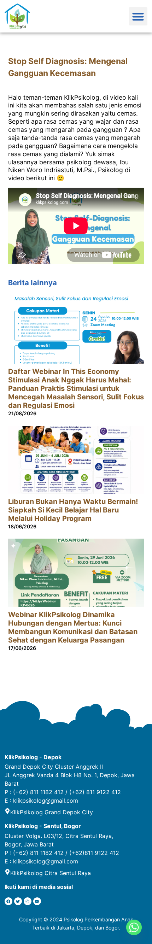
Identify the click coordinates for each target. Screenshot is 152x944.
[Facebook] (8, 901)
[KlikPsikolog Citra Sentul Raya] (7, 872)
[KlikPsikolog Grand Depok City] (7, 811)
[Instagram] (27, 901)
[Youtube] (37, 901)
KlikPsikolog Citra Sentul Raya (50, 872)
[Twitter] (18, 901)
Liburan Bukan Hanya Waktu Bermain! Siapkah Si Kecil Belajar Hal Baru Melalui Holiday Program (73, 510)
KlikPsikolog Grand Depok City (51, 812)
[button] (138, 16)
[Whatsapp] (134, 927)
